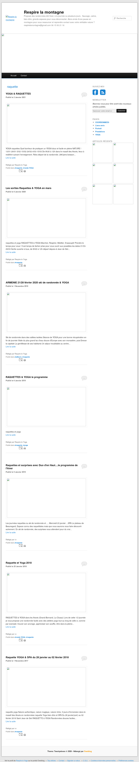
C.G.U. (85, 760)
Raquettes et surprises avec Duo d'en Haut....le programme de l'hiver (42, 466)
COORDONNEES (102, 122)
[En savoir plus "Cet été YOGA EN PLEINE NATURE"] (102, 203)
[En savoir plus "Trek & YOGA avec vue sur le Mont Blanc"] (123, 203)
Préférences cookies (126, 760)
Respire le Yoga (22, 760)
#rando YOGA (28, 168)
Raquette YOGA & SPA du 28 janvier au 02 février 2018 (37, 657)
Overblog (88, 751)
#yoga (25, 445)
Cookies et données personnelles (103, 760)
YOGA (97, 134)
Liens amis (100, 125)
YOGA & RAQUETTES (18, 93)
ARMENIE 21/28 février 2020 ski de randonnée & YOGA (37, 282)
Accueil (13, 75)
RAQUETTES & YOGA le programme (27, 377)
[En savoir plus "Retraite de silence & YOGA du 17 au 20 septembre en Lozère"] (123, 182)
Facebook (95, 92)
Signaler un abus (73, 760)
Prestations (100, 131)
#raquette (18, 168)
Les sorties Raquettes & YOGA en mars (28, 188)
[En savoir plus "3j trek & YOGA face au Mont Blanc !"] (102, 182)
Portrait (98, 128)
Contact (24, 75)
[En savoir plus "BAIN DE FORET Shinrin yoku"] (102, 162)
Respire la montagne (44, 12)
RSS (102, 92)
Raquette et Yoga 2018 (19, 562)
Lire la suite (11, 157)
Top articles (51, 760)
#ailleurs (18, 357)
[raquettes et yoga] (46, 425)
